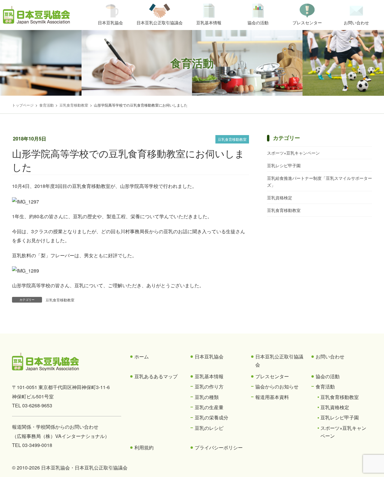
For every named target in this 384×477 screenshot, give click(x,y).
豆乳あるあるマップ (156, 376)
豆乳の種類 (207, 397)
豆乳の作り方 (209, 386)
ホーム (141, 356)
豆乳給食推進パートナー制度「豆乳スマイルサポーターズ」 (319, 181)
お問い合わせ (330, 356)
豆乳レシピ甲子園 (284, 165)
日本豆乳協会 (209, 356)
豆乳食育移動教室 (232, 139)
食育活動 (325, 386)
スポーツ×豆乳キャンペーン (293, 153)
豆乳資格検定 (279, 198)
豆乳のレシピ (209, 427)
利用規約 (144, 447)
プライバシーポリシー (219, 447)
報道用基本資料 (272, 397)
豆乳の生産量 (209, 407)
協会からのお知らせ (276, 386)
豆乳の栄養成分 (211, 417)
